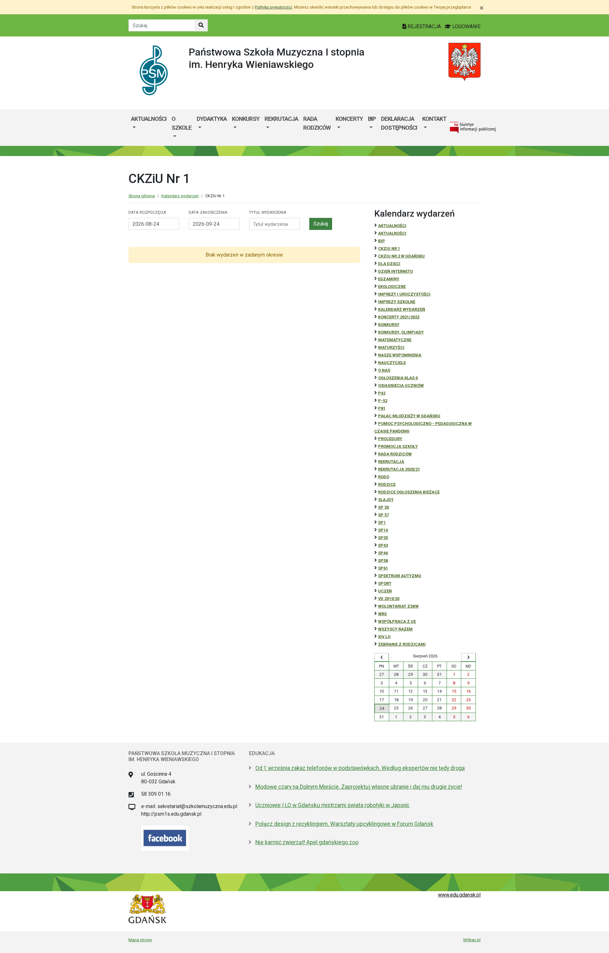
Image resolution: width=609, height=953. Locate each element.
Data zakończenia (208, 212)
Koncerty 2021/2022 (398, 317)
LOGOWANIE (466, 26)
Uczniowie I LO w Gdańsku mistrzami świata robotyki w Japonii (332, 805)
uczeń (385, 591)
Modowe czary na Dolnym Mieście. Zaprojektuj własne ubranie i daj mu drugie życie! (358, 787)
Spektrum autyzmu (399, 575)
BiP (381, 240)
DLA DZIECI (389, 263)
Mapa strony (140, 939)
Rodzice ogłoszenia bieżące (409, 492)
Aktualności (149, 118)
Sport (384, 583)
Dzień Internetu (395, 271)
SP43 (383, 545)
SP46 (383, 553)
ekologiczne (392, 286)
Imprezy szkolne (396, 301)
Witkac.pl (472, 939)
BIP (372, 118)
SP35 (383, 537)
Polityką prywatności (273, 7)
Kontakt (434, 118)
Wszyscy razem (395, 629)
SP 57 (383, 514)
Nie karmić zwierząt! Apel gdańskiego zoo (306, 842)
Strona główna (141, 195)
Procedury (390, 438)
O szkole (182, 123)
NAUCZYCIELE (392, 362)
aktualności (392, 233)
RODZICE (387, 484)
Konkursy (245, 118)
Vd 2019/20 (388, 598)
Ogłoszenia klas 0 (398, 377)
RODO (383, 476)
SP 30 (383, 507)
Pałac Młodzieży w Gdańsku (409, 416)
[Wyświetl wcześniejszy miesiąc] (381, 657)
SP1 (382, 522)
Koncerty (349, 118)
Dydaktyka (212, 118)
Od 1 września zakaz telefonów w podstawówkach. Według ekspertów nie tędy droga (360, 768)
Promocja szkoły (398, 446)
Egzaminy (388, 279)
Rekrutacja (281, 118)
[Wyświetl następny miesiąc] (468, 657)
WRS (382, 613)
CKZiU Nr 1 (389, 248)
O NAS (384, 370)
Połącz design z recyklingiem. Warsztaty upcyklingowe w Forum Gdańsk (344, 824)
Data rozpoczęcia (147, 212)
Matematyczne (394, 339)
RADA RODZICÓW (395, 454)
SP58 (383, 560)
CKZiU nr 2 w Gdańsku (401, 256)
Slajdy (386, 499)
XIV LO (384, 636)
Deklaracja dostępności (399, 123)
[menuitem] (148, 127)
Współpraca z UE (397, 621)
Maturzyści (391, 347)
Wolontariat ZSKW (398, 606)
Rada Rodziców (317, 123)
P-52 (382, 400)
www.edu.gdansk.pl (459, 895)
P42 (381, 393)
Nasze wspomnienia (399, 355)
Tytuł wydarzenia (267, 212)
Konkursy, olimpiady (401, 332)
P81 (381, 408)
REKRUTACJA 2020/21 (399, 469)
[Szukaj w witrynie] (201, 25)
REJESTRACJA (424, 26)
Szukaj (320, 224)
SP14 (383, 530)
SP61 (383, 568)
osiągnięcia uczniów (401, 385)
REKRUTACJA (391, 461)
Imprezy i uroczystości (404, 294)
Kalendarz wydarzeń (180, 195)
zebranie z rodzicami (402, 644)
